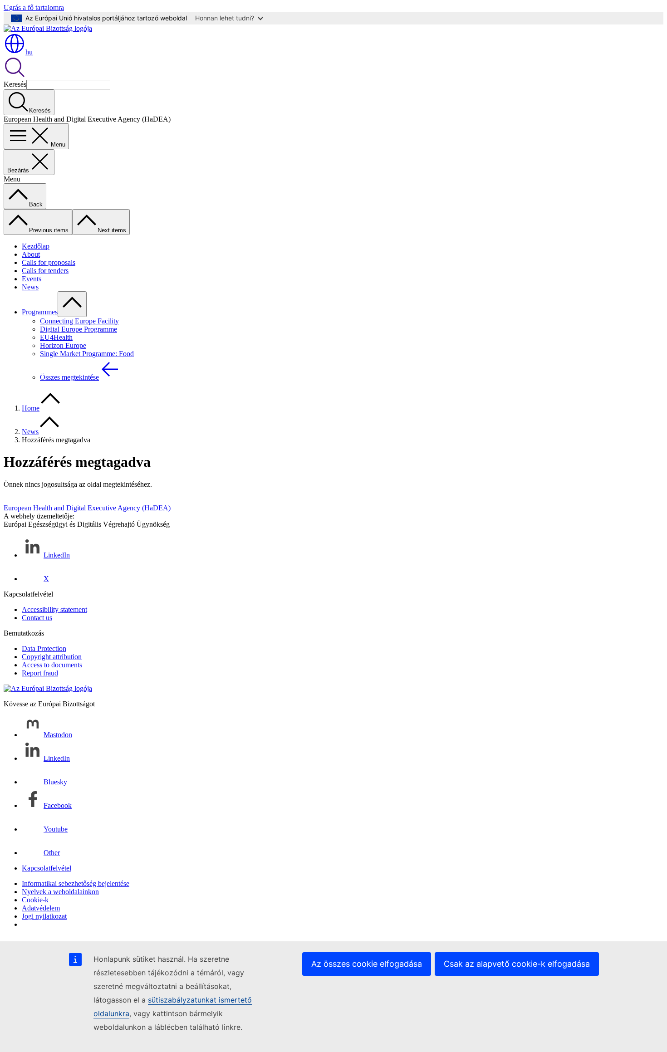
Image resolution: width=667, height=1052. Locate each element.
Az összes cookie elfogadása (366, 964)
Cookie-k (35, 900)
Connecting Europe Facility (79, 321)
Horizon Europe (63, 345)
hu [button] (29, 52)
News (30, 287)
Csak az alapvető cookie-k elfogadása (517, 964)
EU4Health (56, 337)
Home (30, 408)
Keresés (15, 84)
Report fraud (40, 673)
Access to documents (52, 665)
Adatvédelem (41, 908)
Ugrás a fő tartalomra (34, 7)
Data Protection (44, 648)
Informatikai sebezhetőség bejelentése (75, 883)
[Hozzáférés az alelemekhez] (72, 304)
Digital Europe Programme (78, 329)
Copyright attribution (52, 657)
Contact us (37, 617)
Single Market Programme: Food (87, 353)
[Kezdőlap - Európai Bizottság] (48, 28)
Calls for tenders (45, 270)
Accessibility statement (54, 609)
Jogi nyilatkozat (44, 916)
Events (31, 279)
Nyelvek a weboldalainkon (60, 891)
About (31, 254)
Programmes (40, 312)
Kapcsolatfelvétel (46, 868)
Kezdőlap (35, 246)
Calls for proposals (48, 262)
